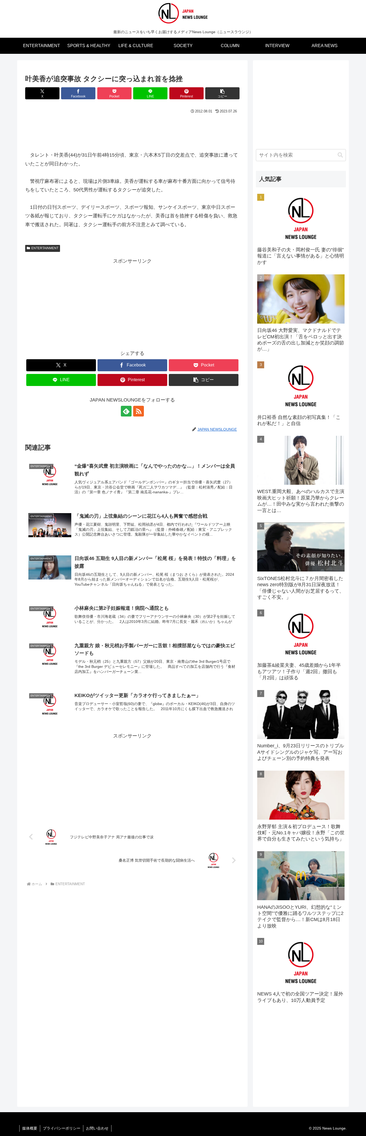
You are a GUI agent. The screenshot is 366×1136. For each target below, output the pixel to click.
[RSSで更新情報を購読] (138, 411)
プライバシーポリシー (61, 1128)
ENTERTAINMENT (44, 248)
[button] (222, 93)
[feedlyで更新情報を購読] (126, 411)
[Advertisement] (132, 130)
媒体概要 (29, 1128)
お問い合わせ (97, 1128)
